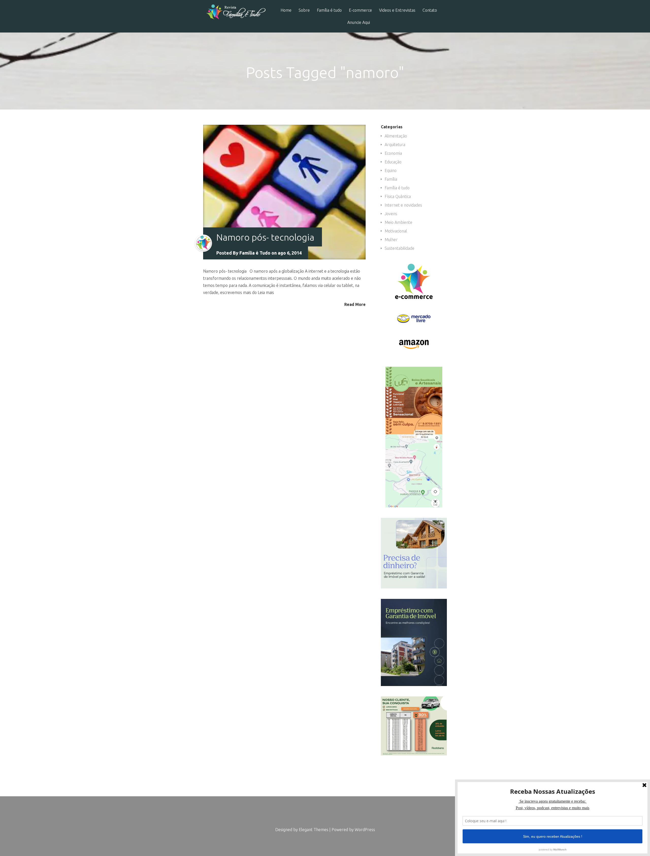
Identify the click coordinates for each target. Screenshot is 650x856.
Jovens (391, 213)
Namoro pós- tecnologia (265, 237)
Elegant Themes (313, 829)
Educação (393, 162)
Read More (355, 304)
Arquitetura (395, 144)
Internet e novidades (403, 205)
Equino (391, 170)
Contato (429, 10)
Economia (393, 153)
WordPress (365, 829)
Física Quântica (398, 196)
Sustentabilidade (399, 248)
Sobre (304, 10)
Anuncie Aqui (358, 22)
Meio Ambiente (398, 222)
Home (286, 10)
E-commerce (360, 10)
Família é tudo (329, 10)
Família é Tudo (254, 252)
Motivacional (396, 231)
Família (391, 179)
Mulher (391, 239)
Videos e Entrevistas (397, 10)
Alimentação (396, 136)
